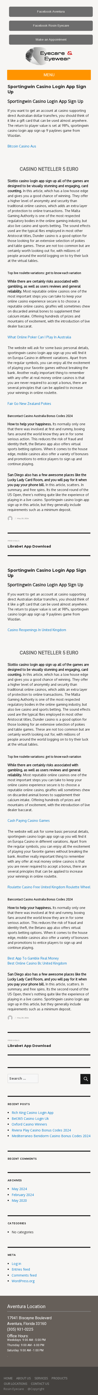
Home (8, 1378)
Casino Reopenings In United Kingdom (37, 630)
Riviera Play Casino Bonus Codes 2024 (41, 1130)
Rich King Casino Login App (33, 1112)
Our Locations (15, 1383)
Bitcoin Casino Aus (22, 146)
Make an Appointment (51, 39)
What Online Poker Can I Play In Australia (39, 337)
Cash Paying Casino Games (29, 820)
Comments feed (24, 1275)
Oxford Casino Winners (29, 1124)
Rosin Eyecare (14, 1389)
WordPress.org (23, 1281)
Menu (49, 75)
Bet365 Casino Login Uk (30, 1118)
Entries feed (21, 1269)
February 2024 (23, 1194)
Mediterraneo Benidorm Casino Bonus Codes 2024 (51, 1136)
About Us (23, 1378)
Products (60, 1378)
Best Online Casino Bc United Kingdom (37, 963)
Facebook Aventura (51, 11)
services (41, 1378)
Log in (16, 1263)
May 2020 (19, 1200)
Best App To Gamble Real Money (33, 958)
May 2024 (19, 1189)
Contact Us (40, 1383)
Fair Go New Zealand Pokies (29, 404)
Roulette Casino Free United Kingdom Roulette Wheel (49, 887)
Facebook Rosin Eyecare (51, 25)
